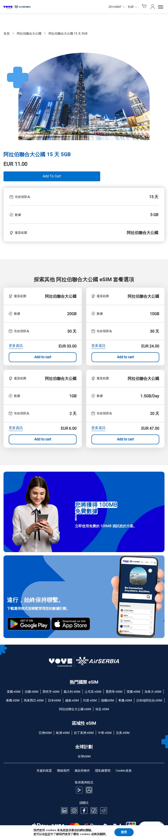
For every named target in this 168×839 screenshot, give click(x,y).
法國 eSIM (31, 691)
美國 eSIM (13, 691)
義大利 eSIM (72, 691)
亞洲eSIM (45, 732)
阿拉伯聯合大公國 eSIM (75, 709)
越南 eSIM (72, 700)
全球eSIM (84, 756)
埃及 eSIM (102, 709)
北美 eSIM (123, 732)
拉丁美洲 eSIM (84, 732)
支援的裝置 (44, 770)
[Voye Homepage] (17, 7)
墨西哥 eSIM (114, 691)
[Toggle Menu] (161, 7)
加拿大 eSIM (153, 691)
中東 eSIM (105, 732)
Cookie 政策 (124, 770)
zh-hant (114, 7)
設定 (48, 834)
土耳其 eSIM (93, 691)
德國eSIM (107, 700)
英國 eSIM (133, 691)
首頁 (7, 33)
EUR (131, 7)
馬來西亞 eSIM (34, 700)
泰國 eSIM (12, 700)
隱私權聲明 (102, 770)
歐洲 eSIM (63, 732)
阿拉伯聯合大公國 (29, 33)
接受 (124, 832)
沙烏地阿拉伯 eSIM (149, 700)
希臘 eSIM (125, 700)
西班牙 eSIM (51, 691)
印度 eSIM (90, 700)
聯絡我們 (63, 770)
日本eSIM (54, 700)
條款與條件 (82, 770)
